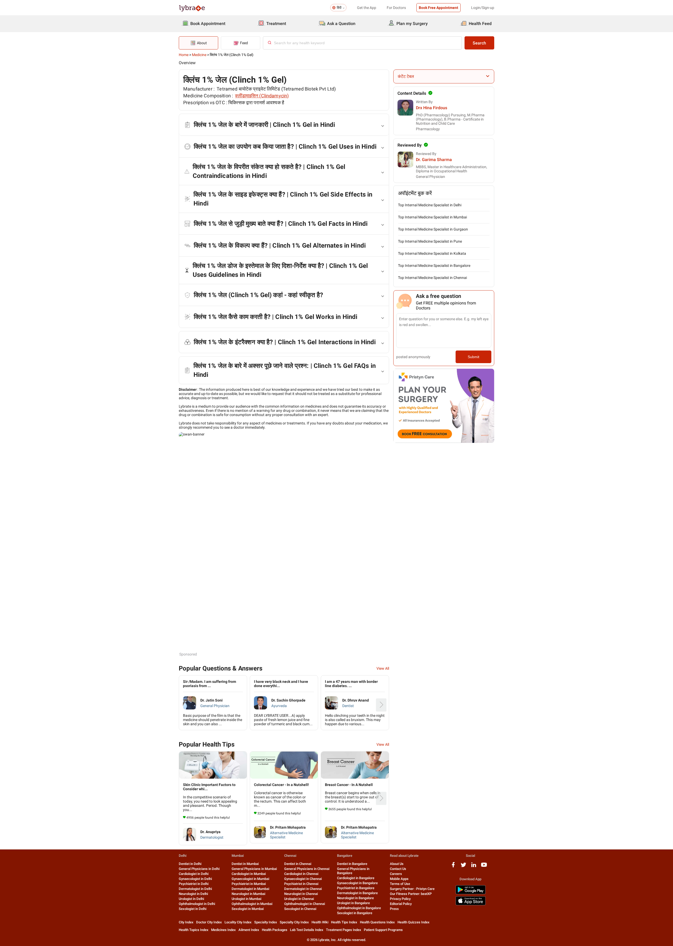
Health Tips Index (344, 922)
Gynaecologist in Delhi (195, 879)
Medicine (199, 55)
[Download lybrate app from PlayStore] (470, 893)
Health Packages (274, 930)
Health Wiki (320, 922)
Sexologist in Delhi (192, 909)
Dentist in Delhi (190, 864)
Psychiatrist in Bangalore (355, 888)
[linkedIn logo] (474, 867)
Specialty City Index (294, 922)
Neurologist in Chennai (301, 894)
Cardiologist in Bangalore (355, 878)
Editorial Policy (401, 904)
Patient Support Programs (383, 930)
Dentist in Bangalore (352, 864)
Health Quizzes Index (413, 922)
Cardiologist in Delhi (193, 874)
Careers (396, 874)
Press (394, 909)
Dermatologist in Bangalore (357, 893)
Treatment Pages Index (343, 930)
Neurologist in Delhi (193, 894)
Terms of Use (400, 884)
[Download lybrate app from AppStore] (470, 904)
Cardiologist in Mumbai (249, 874)
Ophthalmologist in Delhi (197, 904)
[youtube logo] (484, 867)
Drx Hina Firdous (431, 107)
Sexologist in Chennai (300, 909)
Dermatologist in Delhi (195, 889)
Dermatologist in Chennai (303, 889)
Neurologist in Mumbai (248, 894)
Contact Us (398, 869)
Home (183, 55)
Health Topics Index (193, 930)
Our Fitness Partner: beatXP (411, 894)
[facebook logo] (453, 867)
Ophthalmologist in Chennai (304, 904)
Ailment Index (248, 930)
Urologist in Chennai (299, 899)
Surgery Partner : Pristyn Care (412, 889)
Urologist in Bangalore (353, 903)
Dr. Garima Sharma (434, 159)
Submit (473, 357)
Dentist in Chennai (297, 864)
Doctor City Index (209, 922)
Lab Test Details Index (306, 930)
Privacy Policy (400, 899)
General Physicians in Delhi (199, 869)
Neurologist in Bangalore (355, 898)
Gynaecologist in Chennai (303, 879)
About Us (397, 864)
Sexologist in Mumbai (248, 909)
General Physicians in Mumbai (254, 869)
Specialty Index (265, 922)
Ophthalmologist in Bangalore (359, 908)
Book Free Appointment (438, 8)
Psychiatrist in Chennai (301, 884)
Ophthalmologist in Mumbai (252, 904)
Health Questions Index (377, 922)
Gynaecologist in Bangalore (357, 883)
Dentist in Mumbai (245, 864)
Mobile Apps (399, 879)
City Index (186, 922)
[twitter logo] (463, 867)
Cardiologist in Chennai (301, 874)
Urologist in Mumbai (246, 899)
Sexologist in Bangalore (354, 913)
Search (479, 43)
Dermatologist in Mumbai (250, 889)
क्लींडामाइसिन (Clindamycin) (262, 95)
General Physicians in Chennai (306, 869)
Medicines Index (223, 930)
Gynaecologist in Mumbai (250, 879)
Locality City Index (238, 922)
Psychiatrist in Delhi (193, 884)
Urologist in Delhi (191, 899)
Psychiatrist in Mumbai (249, 884)
